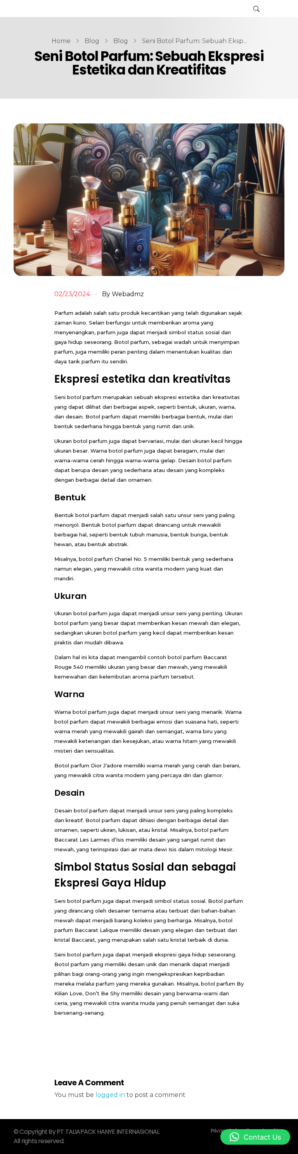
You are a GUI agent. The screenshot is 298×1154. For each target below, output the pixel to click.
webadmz (128, 294)
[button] (255, 1137)
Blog (92, 41)
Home (61, 41)
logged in (110, 1094)
